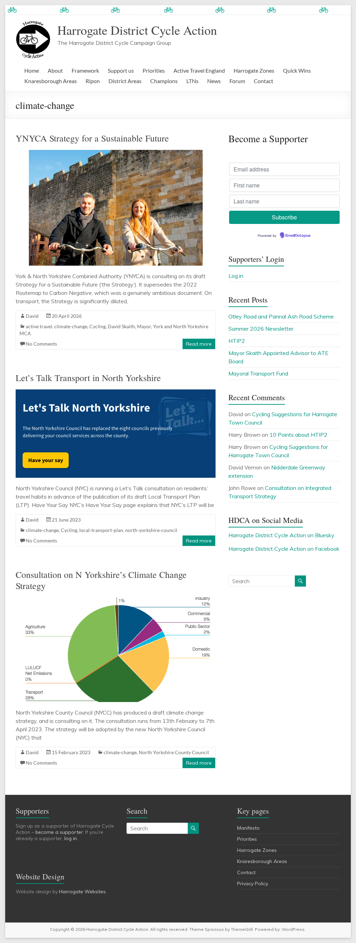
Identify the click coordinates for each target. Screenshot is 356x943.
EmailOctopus (297, 235)
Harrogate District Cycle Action (137, 30)
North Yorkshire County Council (174, 752)
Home (31, 70)
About (55, 70)
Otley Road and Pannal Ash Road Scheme (281, 316)
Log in (235, 275)
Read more (199, 344)
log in (70, 838)
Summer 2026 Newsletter (260, 328)
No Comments (41, 344)
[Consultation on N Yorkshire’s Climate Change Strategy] (116, 600)
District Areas (124, 81)
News (214, 81)
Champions (164, 81)
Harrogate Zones (254, 70)
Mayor (144, 326)
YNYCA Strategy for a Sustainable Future (92, 138)
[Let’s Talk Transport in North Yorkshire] (116, 392)
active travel (39, 326)
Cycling (97, 326)
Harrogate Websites (82, 891)
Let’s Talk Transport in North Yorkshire (88, 378)
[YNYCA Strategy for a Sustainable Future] (116, 153)
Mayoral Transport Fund (258, 373)
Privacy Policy (252, 883)
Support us (121, 70)
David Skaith (121, 326)
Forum (237, 81)
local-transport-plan (101, 530)
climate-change (70, 326)
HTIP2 (236, 340)
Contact (263, 81)
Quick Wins (297, 70)
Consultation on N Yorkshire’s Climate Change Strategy (101, 580)
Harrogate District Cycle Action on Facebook (283, 548)
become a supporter (59, 832)
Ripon (93, 81)
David (32, 316)
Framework (85, 70)
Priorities (154, 70)
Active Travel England (199, 70)
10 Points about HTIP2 (298, 434)
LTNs (192, 81)
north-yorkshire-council (151, 530)
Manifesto (248, 828)
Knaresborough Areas (50, 81)
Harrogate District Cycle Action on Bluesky (281, 535)
